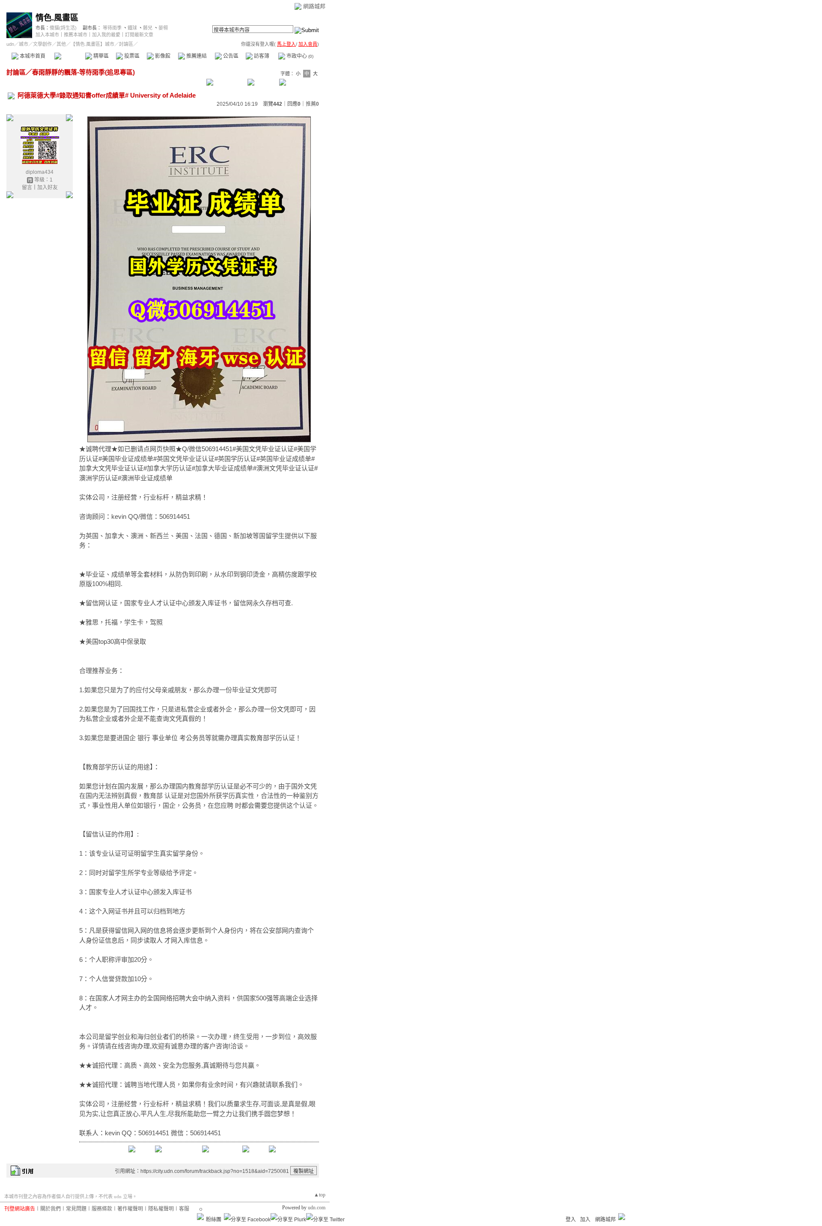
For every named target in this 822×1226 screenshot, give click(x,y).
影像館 (162, 56)
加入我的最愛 (106, 34)
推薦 (312, 104)
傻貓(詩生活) (63, 27)
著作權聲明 (130, 1209)
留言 (27, 187)
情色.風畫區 (57, 17)
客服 (184, 1209)
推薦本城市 (75, 34)
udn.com (316, 1208)
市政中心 (299, 56)
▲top (319, 1195)
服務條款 (102, 1209)
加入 (585, 1220)
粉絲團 (213, 1220)
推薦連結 (196, 56)
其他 (61, 44)
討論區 (69, 56)
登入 (571, 1220)
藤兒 (147, 27)
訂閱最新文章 (139, 34)
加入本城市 (47, 34)
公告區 (230, 56)
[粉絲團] (200, 1216)
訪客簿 (261, 56)
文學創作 (42, 44)
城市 (23, 44)
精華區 (100, 56)
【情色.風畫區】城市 (92, 44)
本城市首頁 (31, 56)
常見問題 (76, 1209)
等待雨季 (112, 27)
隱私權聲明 (161, 1209)
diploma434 (40, 172)
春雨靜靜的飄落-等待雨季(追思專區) (83, 72)
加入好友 (47, 187)
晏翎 (163, 27)
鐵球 (132, 27)
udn (10, 44)
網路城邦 (314, 6)
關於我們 (50, 1209)
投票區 (131, 56)
